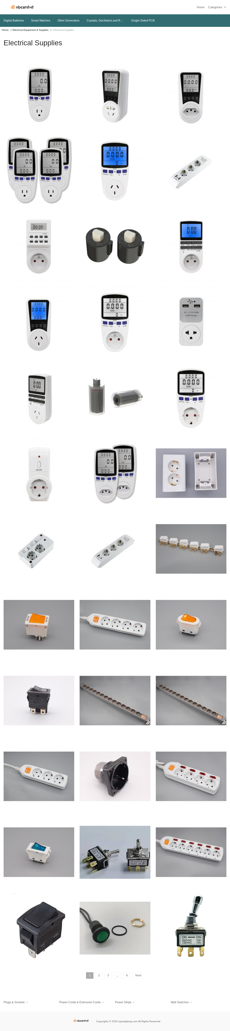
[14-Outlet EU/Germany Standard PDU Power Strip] (115, 700)
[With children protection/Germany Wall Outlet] (115, 776)
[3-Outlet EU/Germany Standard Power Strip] (39, 776)
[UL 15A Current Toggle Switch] (115, 852)
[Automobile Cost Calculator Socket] (39, 170)
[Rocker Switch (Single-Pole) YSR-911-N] (39, 852)
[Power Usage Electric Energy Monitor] (191, 94)
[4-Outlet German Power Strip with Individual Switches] (191, 776)
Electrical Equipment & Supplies (31, 29)
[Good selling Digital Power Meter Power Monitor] (115, 321)
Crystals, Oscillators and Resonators (105, 20)
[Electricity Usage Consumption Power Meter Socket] (191, 397)
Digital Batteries (14, 20)
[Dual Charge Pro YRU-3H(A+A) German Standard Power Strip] (191, 170)
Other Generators (68, 20)
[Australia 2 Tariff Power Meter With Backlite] (115, 170)
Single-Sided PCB (143, 20)
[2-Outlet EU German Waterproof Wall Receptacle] (191, 473)
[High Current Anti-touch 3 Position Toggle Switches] (191, 928)
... (117, 975)
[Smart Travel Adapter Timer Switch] (39, 397)
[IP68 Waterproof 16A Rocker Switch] (39, 928)
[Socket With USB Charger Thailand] (191, 321)
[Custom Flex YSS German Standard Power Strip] (39, 549)
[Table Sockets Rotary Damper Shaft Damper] (115, 246)
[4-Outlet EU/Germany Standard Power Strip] (115, 625)
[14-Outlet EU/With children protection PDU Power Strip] (191, 700)
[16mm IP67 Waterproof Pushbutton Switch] (115, 928)
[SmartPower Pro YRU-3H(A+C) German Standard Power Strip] (115, 549)
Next (138, 975)
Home (200, 7)
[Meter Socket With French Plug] (39, 246)
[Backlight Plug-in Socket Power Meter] (115, 94)
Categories (215, 7)
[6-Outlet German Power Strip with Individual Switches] (191, 852)
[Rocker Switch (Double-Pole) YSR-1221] (39, 700)
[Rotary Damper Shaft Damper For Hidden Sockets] (115, 397)
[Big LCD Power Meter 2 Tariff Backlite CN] (39, 321)
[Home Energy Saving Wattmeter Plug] (115, 473)
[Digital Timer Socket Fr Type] (191, 246)
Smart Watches (40, 20)
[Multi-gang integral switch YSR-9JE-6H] (191, 549)
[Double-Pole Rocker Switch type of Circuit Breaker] (39, 625)
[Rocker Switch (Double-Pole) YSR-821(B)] (191, 625)
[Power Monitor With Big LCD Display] (39, 94)
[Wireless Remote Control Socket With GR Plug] (39, 473)
